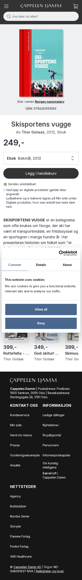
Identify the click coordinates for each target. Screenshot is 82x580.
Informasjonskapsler (56, 455)
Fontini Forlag (19, 546)
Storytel (15, 526)
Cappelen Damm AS (27, 567)
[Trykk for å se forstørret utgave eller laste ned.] (40, 63)
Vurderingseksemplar (25, 455)
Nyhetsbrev (51, 425)
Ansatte (15, 465)
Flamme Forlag (20, 536)
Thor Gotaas (33, 132)
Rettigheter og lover (50, 571)
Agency (15, 496)
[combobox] (41, 16)
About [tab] (67, 265)
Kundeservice (19, 415)
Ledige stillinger (54, 415)
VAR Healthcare (21, 556)
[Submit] (7, 16)
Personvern (51, 445)
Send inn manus (21, 435)
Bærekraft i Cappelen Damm (54, 475)
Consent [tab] (14, 265)
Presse (15, 445)
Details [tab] (41, 265)
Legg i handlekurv (41, 173)
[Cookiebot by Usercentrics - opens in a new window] (59, 253)
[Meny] (6, 6)
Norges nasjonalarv (49, 101)
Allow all (41, 309)
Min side (16, 425)
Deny (41, 323)
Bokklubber (18, 506)
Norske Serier (19, 516)
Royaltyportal (52, 435)
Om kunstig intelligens (50, 465)
